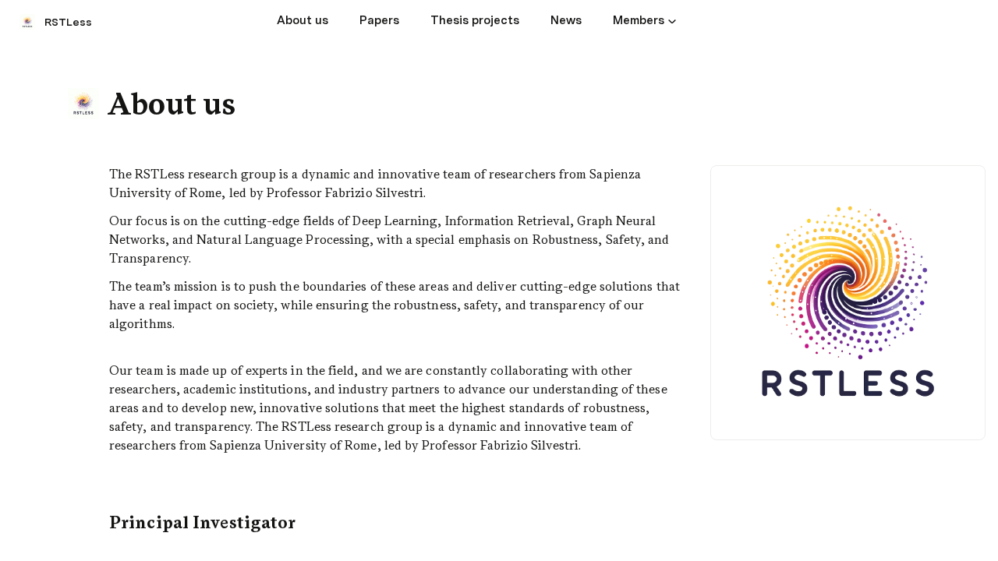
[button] (672, 21)
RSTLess (68, 22)
